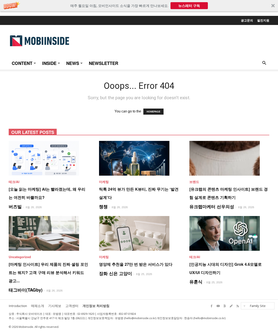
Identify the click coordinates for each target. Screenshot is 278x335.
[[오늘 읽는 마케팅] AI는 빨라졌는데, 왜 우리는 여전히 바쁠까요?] (49, 158)
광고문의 (247, 20)
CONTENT (22, 63)
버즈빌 (15, 206)
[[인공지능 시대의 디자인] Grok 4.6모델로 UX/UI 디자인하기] (229, 233)
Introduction (18, 306)
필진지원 (263, 20)
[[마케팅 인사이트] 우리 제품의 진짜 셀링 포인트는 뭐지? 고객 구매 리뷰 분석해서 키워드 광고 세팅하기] (49, 233)
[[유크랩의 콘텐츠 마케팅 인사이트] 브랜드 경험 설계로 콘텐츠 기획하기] (229, 158)
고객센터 (71, 306)
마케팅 (104, 181)
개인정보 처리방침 (96, 306)
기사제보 (54, 306)
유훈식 (195, 281)
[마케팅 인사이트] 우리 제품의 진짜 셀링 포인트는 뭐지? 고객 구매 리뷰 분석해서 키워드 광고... (48, 272)
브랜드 (194, 181)
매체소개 (37, 306)
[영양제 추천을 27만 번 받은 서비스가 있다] (139, 233)
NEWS (72, 63)
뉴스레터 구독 (189, 5)
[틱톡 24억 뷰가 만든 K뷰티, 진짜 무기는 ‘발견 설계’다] (139, 158)
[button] (139, 5)
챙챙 (103, 206)
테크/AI (14, 181)
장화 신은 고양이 (115, 273)
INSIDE (49, 63)
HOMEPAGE (153, 111)
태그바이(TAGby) (26, 290)
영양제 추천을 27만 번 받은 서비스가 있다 (135, 264)
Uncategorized (20, 256)
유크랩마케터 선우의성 (211, 206)
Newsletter (103, 63)
